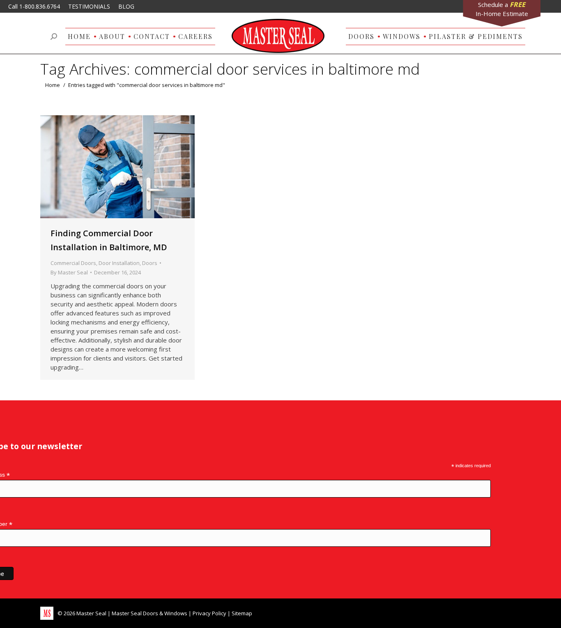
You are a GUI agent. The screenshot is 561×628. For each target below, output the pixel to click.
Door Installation (119, 263)
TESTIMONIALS (89, 6)
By (69, 272)
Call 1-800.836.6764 (34, 6)
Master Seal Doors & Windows (149, 613)
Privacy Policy (209, 613)
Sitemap (242, 613)
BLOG (126, 6)
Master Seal (91, 613)
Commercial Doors (73, 263)
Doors (149, 263)
